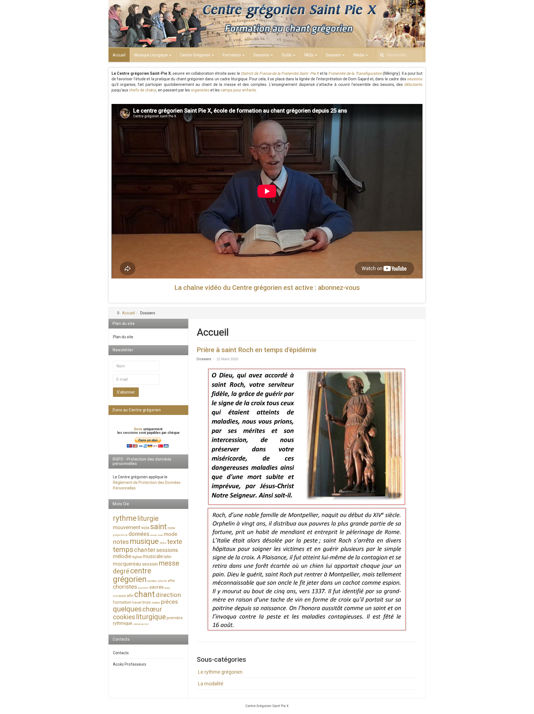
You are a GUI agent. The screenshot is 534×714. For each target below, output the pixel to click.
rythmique (122, 623)
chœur (152, 609)
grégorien (130, 579)
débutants (413, 84)
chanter (144, 549)
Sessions (261, 55)
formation (122, 602)
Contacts (121, 653)
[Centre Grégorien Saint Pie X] (267, 24)
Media (359, 55)
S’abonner (126, 392)
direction (168, 594)
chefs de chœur (142, 90)
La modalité (210, 683)
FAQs (309, 55)
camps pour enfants (238, 90)
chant (144, 594)
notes (121, 541)
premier (153, 535)
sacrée (156, 587)
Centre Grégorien (195, 55)
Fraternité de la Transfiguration (355, 73)
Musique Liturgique (151, 55)
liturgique (151, 617)
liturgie (148, 518)
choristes (125, 586)
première (175, 618)
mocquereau (127, 564)
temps (123, 549)
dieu (163, 543)
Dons (138, 429)
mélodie (122, 556)
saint (158, 526)
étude (160, 535)
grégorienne (120, 535)
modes (156, 602)
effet (171, 581)
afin (130, 595)
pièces (169, 601)
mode (170, 534)
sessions (414, 79)
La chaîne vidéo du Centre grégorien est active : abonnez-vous (267, 288)
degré (121, 571)
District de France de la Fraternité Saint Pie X (280, 73)
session (150, 564)
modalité (119, 596)
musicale (153, 556)
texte (174, 542)
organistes (200, 90)
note (171, 528)
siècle (162, 581)
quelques (127, 609)
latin (167, 556)
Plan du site (123, 337)
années (152, 581)
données (138, 534)
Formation (232, 55)
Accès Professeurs (129, 664)
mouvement (126, 527)
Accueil (119, 55)
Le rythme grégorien (220, 672)
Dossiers (334, 55)
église (137, 557)
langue (167, 588)
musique (144, 541)
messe (169, 563)
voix (145, 527)
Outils (287, 55)
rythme (125, 518)
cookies (124, 617)
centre (140, 570)
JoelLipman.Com (141, 624)
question (143, 587)
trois (146, 602)
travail (137, 602)
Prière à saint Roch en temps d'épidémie (257, 350)
